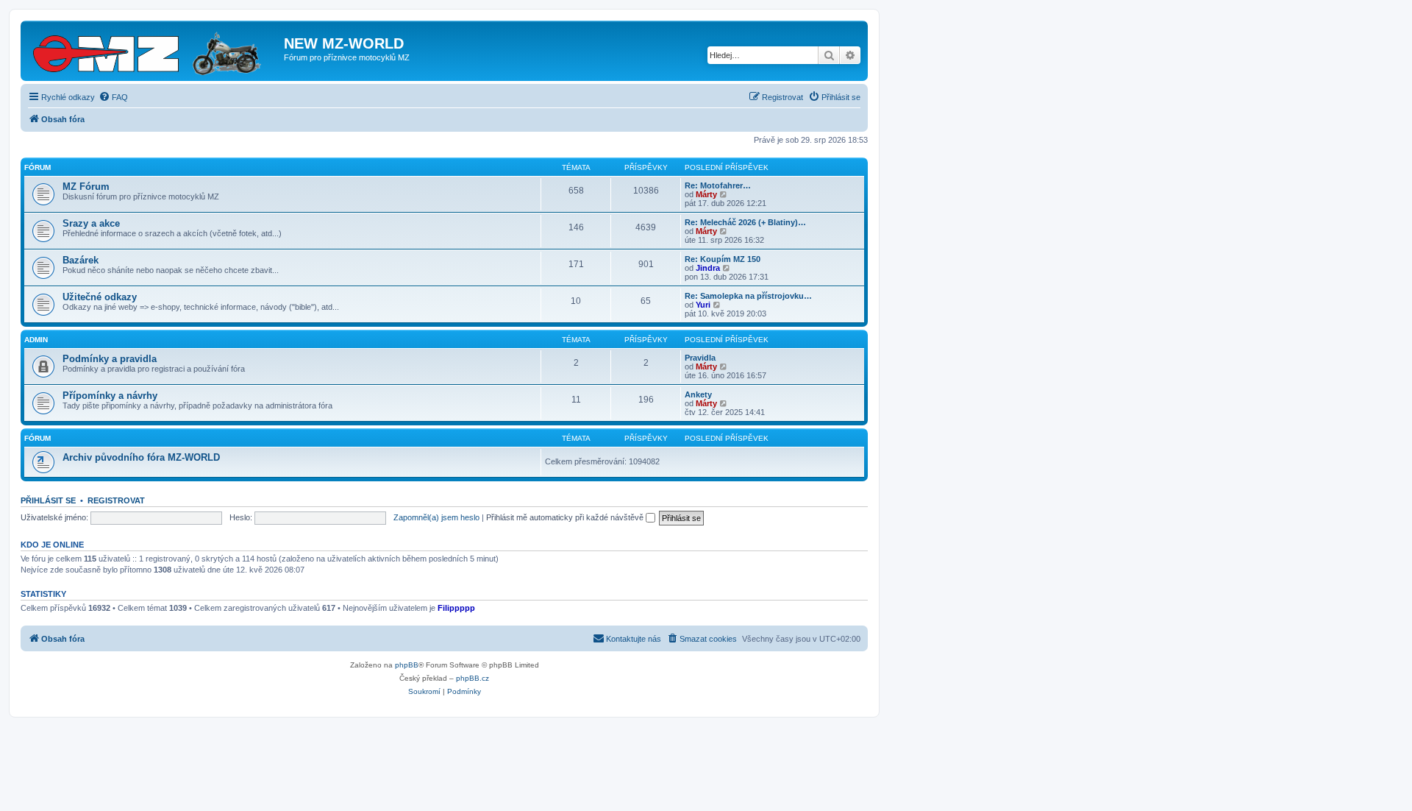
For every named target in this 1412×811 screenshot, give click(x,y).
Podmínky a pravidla (110, 358)
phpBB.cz (472, 678)
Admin (36, 340)
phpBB (406, 665)
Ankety (698, 394)
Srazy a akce (91, 223)
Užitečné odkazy (100, 296)
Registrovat (116, 500)
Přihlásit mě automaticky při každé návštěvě (566, 517)
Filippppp (456, 607)
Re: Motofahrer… (718, 185)
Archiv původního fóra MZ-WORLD (141, 457)
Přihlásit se (48, 500)
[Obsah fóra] (154, 50)
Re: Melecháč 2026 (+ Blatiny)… (745, 222)
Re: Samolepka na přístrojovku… (748, 295)
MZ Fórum (86, 186)
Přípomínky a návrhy (110, 395)
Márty (706, 194)
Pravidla (700, 357)
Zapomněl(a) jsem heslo (436, 517)
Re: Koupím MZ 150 (722, 259)
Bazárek (81, 260)
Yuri (703, 304)
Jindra (708, 267)
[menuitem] (113, 97)
